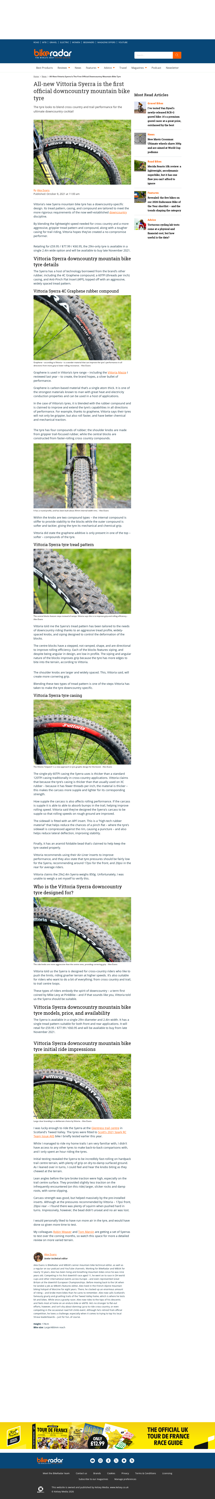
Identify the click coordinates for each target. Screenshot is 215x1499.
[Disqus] (85, 1379)
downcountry (118, 212)
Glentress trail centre (105, 1128)
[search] (177, 55)
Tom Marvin (86, 1232)
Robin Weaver (62, 1232)
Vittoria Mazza (117, 372)
